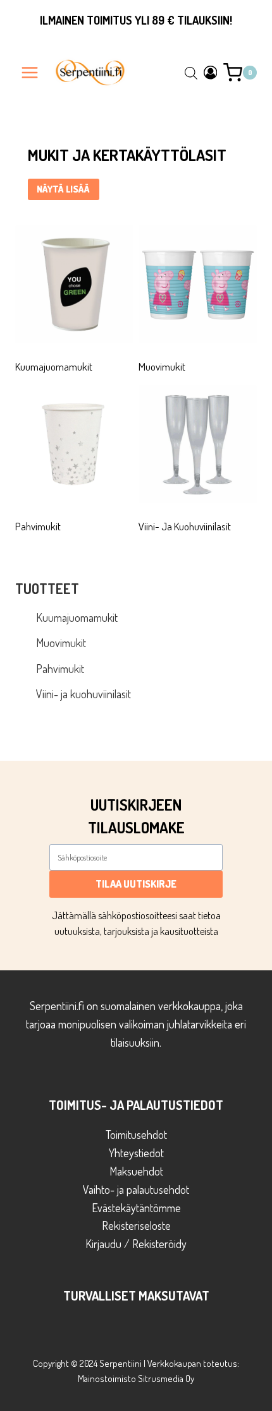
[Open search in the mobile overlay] (191, 72)
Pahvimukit (60, 669)
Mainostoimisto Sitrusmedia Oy (136, 1378)
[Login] (211, 72)
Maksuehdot (136, 1171)
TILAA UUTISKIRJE (136, 884)
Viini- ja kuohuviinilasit (83, 694)
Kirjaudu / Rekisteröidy (136, 1244)
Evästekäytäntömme (136, 1208)
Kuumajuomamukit (77, 617)
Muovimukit (61, 643)
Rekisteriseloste (136, 1225)
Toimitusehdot (136, 1134)
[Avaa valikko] (30, 72)
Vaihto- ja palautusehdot (136, 1189)
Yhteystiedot (136, 1153)
